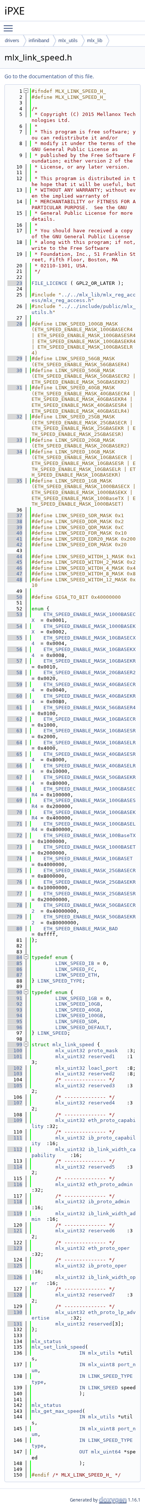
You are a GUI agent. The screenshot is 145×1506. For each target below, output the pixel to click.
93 (14, 1010)
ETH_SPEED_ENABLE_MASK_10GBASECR (90, 719)
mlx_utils (68, 40)
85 (14, 963)
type (38, 1382)
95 (14, 1021)
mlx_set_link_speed (58, 1347)
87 (14, 975)
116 (14, 1184)
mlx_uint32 (70, 1050)
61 (14, 707)
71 (14, 824)
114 (14, 1167)
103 (14, 1073)
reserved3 (101, 1085)
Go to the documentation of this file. (49, 76)
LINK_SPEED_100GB (79, 1015)
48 (14, 579)
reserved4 (101, 1103)
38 (14, 521)
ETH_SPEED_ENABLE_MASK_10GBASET (88, 858)
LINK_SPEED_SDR (76, 1021)
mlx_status (46, 1341)
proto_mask (103, 1050)
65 (14, 754)
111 (14, 1138)
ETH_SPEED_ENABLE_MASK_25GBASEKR (90, 882)
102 (14, 1068)
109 (14, 1120)
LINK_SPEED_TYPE (60, 981)
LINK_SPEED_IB (74, 963)
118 (14, 1201)
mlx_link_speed (73, 1044)
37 (14, 515)
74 (14, 858)
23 (14, 283)
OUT (83, 1452)
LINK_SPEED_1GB (76, 998)
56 (14, 649)
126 (14, 1277)
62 (14, 719)
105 (14, 1085)
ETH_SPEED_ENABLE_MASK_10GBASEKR (90, 661)
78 (14, 905)
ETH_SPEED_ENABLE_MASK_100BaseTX (90, 835)
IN (82, 1353)
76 (14, 882)
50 (14, 597)
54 (14, 626)
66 (14, 765)
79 (14, 916)
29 (14, 358)
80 (14, 928)
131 (14, 1324)
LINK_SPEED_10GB (77, 1004)
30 (14, 370)
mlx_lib (94, 40)
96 (14, 1027)
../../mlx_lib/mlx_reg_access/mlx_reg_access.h (84, 298)
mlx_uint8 (101, 1364)
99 (14, 1044)
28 (14, 324)
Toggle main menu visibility (9, 28)
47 (14, 573)
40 (14, 533)
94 (14, 1015)
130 (14, 1312)
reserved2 (101, 1073)
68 (14, 789)
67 (14, 777)
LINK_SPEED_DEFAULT (82, 1027)
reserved (100, 1324)
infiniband (39, 40)
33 (14, 440)
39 (14, 527)
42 (14, 544)
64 (14, 742)
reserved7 (101, 1295)
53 (14, 614)
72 (14, 835)
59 (14, 684)
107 (14, 1103)
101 (14, 1056)
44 (14, 556)
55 (14, 638)
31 (14, 387)
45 (14, 562)
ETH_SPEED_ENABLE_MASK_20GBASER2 (90, 672)
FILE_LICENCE (49, 283)
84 (14, 957)
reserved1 (101, 1056)
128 (14, 1295)
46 (14, 568)
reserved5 (101, 1167)
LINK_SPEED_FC (74, 969)
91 (14, 998)
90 (14, 992)
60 (14, 696)
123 (14, 1248)
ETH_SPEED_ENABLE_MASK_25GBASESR (90, 893)
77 (14, 893)
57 (14, 661)
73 (14, 847)
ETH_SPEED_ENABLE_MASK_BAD (81, 928)
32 (14, 416)
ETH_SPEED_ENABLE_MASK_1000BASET (90, 847)
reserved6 (101, 1230)
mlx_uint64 (106, 1452)
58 (14, 672)
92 (14, 1004)
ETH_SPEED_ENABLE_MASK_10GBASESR (90, 730)
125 (14, 1265)
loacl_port (103, 1068)
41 (14, 539)
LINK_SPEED (52, 1033)
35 (14, 481)
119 (14, 1213)
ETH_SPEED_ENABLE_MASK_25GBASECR (90, 870)
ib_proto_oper (107, 1265)
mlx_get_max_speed (57, 1411)
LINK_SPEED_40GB (77, 1010)
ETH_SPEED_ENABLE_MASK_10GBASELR (90, 742)
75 (14, 870)
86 (14, 969)
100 (14, 1050)
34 (14, 452)
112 (14, 1149)
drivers (12, 40)
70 (14, 812)
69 (14, 800)
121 (14, 1230)
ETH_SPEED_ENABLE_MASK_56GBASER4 (90, 707)
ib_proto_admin (109, 1201)
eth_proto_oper (109, 1248)
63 (14, 730)
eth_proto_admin (110, 1184)
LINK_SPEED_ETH (76, 975)
